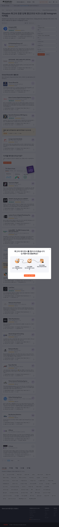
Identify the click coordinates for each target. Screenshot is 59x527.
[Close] (49, 249)
